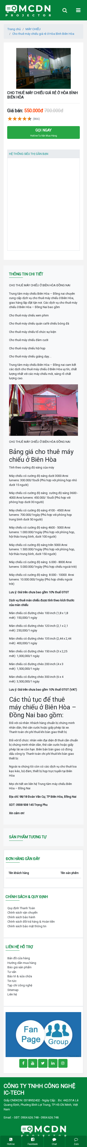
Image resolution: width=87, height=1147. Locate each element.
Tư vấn (11, 972)
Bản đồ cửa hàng (18, 958)
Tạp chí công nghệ (19, 985)
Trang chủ (14, 29)
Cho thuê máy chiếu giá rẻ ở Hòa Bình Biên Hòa (43, 33)
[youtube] (32, 1063)
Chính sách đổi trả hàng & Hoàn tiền (31, 921)
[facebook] (43, 1034)
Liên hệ (12, 994)
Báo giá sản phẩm (19, 967)
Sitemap (13, 990)
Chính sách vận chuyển (22, 912)
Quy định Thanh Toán (21, 908)
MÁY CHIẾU (33, 29)
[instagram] (63, 1063)
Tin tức (11, 981)
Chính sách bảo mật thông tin (26, 926)
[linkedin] (53, 1063)
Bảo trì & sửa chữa (19, 976)
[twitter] (43, 1063)
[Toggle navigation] (65, 10)
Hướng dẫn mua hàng (21, 963)
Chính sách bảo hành (21, 917)
